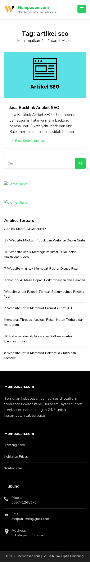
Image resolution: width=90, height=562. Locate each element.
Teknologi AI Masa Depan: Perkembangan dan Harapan (44, 280)
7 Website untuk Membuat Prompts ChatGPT (38, 308)
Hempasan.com (33, 7)
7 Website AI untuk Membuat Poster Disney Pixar (41, 268)
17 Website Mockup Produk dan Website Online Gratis (45, 240)
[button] (72, 553)
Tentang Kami (14, 445)
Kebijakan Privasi (16, 456)
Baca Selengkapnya (29, 140)
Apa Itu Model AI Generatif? (25, 229)
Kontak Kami (13, 468)
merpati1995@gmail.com (30, 519)
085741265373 (24, 502)
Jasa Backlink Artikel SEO (34, 107)
